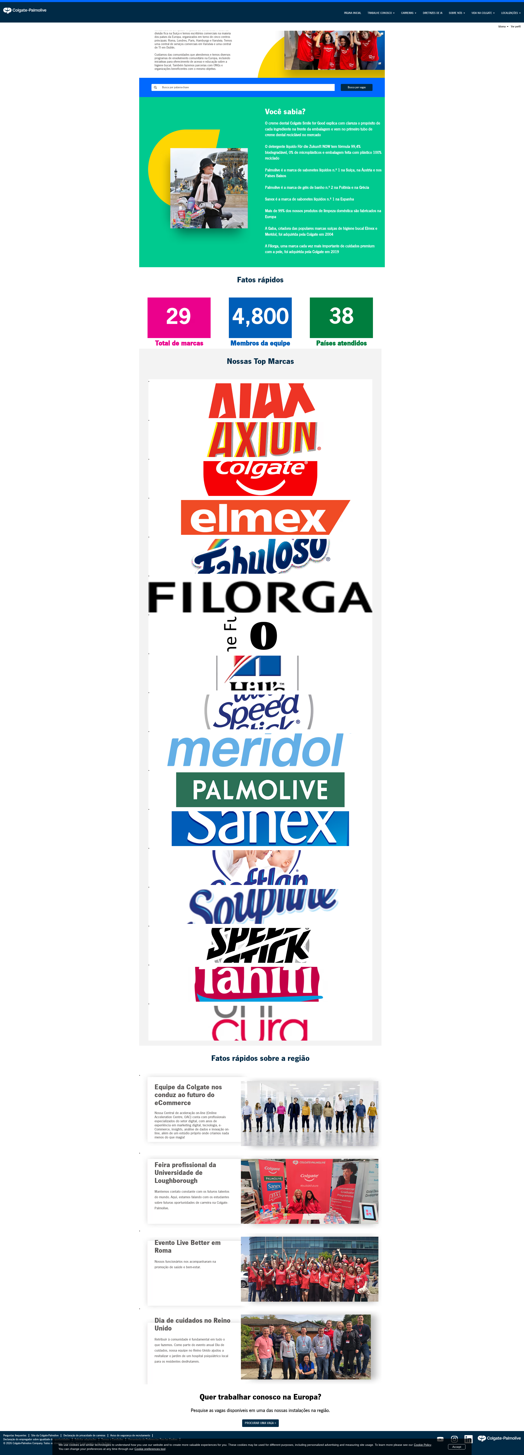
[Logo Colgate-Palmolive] (24, 10)
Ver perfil (516, 26)
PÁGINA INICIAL (352, 13)
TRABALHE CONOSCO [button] (380, 13)
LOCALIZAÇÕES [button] (510, 13)
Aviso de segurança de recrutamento (130, 1435)
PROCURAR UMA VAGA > (260, 1423)
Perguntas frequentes (14, 1435)
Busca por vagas (357, 87)
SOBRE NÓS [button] (456, 13)
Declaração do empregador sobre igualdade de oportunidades (36, 1439)
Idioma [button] (502, 26)
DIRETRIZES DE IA (432, 13)
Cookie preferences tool (149, 1448)
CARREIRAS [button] (407, 13)
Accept (456, 1446)
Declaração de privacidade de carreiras (84, 1435)
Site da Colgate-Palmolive (45, 1435)
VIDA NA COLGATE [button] (482, 13)
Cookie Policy (422, 1444)
